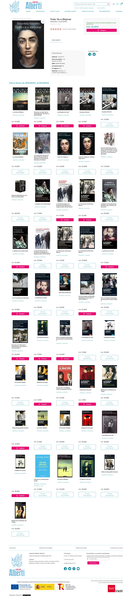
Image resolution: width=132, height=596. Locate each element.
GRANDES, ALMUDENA (18, 115)
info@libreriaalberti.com (70, 563)
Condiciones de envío (116, 548)
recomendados (104, 11)
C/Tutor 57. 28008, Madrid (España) (73, 555)
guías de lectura (88, 11)
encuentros (40, 11)
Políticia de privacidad (45, 548)
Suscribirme (93, 563)
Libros (13, 18)
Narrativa (17, 18)
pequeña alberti (70, 11)
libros (28, 11)
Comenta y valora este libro (69, 29)
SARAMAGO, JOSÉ (38, 485)
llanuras (119, 11)
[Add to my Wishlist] (43, 21)
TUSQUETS (61, 57)
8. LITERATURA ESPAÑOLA (25, 18)
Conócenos (12, 548)
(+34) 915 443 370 (69, 559)
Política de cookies (81, 548)
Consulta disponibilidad (109, 124)
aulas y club (54, 11)
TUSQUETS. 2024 (55, 24)
